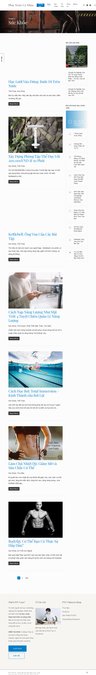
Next (27, 578)
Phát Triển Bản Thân (35, 326)
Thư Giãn (47, 326)
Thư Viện (65, 608)
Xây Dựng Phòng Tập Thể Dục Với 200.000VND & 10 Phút (34, 158)
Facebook (39, 634)
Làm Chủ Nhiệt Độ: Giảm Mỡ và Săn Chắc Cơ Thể (32, 465)
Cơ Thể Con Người (24, 551)
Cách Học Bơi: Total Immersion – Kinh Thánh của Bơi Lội (33, 393)
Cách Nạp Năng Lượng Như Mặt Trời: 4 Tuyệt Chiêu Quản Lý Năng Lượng (34, 316)
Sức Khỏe (21, 91)
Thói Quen (21, 326)
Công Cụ (65, 612)
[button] (2, 58)
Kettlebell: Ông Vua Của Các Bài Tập (32, 236)
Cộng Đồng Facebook (71, 619)
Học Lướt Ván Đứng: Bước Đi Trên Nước (34, 83)
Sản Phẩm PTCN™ (69, 615)
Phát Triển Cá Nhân (21, 5)
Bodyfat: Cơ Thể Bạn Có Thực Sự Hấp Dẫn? (33, 543)
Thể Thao (12, 91)
